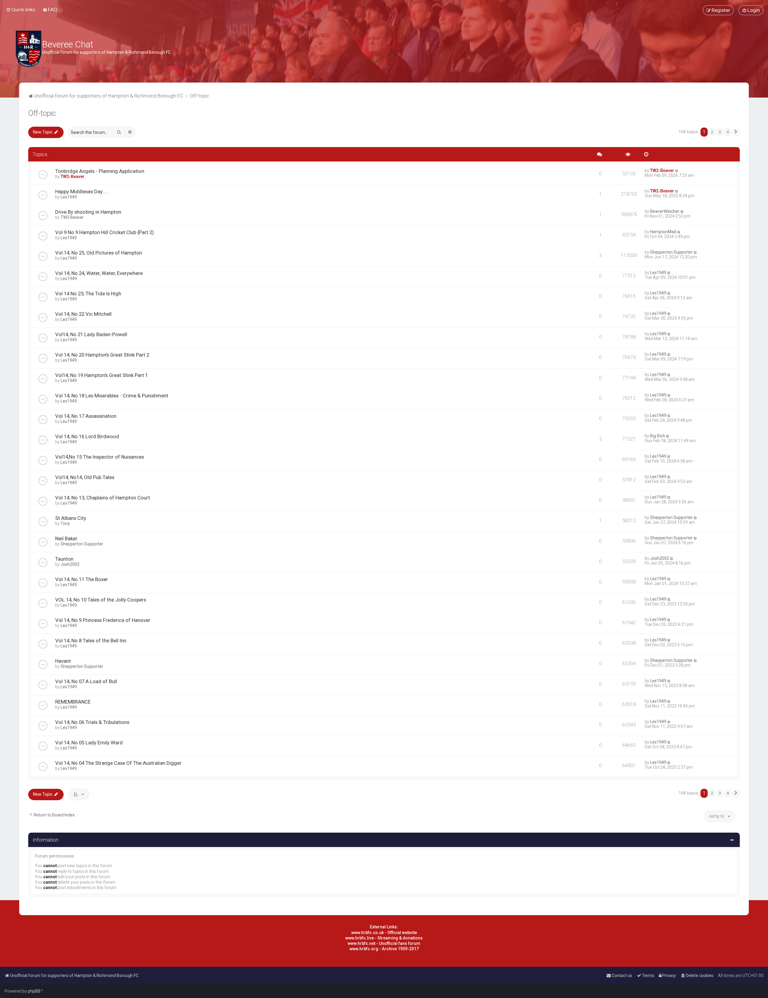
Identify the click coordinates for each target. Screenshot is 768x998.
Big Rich (657, 435)
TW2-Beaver (73, 176)
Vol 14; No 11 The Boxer (81, 579)
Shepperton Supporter (671, 252)
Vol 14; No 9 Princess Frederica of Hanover (102, 620)
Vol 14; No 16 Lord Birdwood (87, 436)
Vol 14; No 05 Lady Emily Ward (89, 743)
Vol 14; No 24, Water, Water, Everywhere (99, 273)
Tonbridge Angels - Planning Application (99, 171)
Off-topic (42, 113)
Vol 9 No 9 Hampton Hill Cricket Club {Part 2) (104, 232)
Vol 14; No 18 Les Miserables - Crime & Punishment (111, 396)
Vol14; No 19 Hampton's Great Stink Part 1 (101, 375)
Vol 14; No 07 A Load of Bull (86, 681)
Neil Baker (66, 538)
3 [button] (720, 132)
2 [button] (712, 132)
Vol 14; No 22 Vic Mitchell (83, 314)
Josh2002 (70, 564)
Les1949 (69, 196)
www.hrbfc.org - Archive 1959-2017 (384, 948)
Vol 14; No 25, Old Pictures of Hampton (98, 253)
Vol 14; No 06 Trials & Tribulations (92, 722)
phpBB (34, 991)
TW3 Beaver (72, 217)
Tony (65, 523)
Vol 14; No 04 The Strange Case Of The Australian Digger (118, 763)
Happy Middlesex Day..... (81, 191)
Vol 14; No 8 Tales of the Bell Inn (90, 641)
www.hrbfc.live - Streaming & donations (384, 938)
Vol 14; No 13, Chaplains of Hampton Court (102, 498)
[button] (736, 132)
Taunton (64, 559)
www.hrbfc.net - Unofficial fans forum (384, 943)
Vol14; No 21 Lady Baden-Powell (91, 334)
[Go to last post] (677, 170)
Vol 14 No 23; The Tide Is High (88, 294)
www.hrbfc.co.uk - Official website (384, 932)
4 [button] (728, 132)
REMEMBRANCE (73, 702)
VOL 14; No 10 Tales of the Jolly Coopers (100, 600)
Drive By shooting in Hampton (88, 212)
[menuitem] (50, 9)
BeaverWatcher (665, 211)
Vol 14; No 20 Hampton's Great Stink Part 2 (102, 355)
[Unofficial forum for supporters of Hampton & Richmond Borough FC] (28, 49)
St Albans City (70, 518)
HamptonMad (663, 231)
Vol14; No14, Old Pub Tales (84, 477)
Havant (63, 661)
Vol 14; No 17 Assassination (85, 416)
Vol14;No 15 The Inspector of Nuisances (99, 457)
